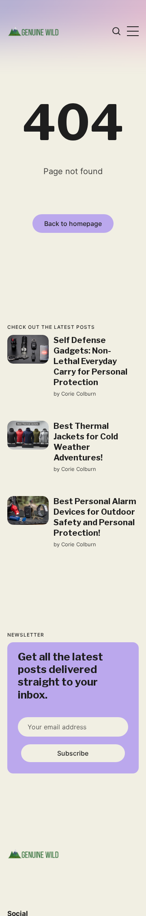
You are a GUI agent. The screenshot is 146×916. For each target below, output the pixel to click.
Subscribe (72, 753)
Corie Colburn (78, 393)
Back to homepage (73, 223)
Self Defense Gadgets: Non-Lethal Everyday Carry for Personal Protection (90, 361)
